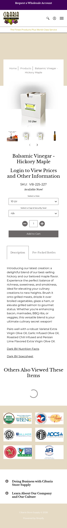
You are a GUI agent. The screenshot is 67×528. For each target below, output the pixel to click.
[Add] (42, 223)
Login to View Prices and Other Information (33, 173)
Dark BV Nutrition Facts (23, 348)
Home (13, 68)
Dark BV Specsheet (20, 356)
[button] (48, 18)
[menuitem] (48, 18)
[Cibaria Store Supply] (11, 18)
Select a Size (34, 196)
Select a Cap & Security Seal (33, 208)
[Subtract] (25, 223)
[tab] (18, 253)
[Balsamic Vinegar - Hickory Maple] (12, 136)
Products (25, 68)
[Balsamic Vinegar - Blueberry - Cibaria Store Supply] (26, 136)
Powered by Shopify (33, 518)
